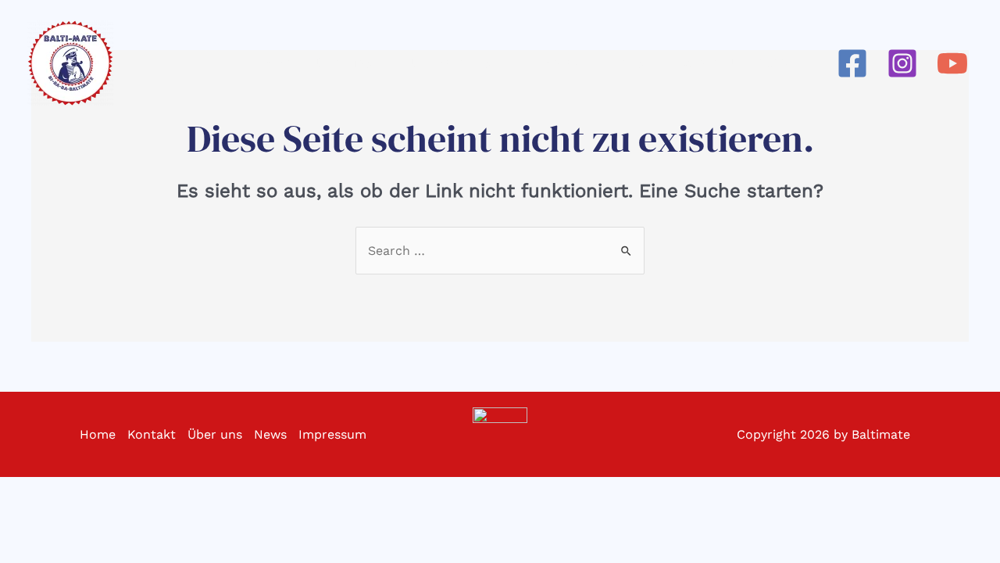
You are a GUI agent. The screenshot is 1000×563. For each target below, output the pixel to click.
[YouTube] (952, 63)
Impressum (332, 434)
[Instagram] (902, 63)
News (270, 434)
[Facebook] (852, 63)
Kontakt (151, 434)
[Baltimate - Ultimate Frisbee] (70, 63)
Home (98, 434)
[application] (379, 63)
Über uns (215, 434)
